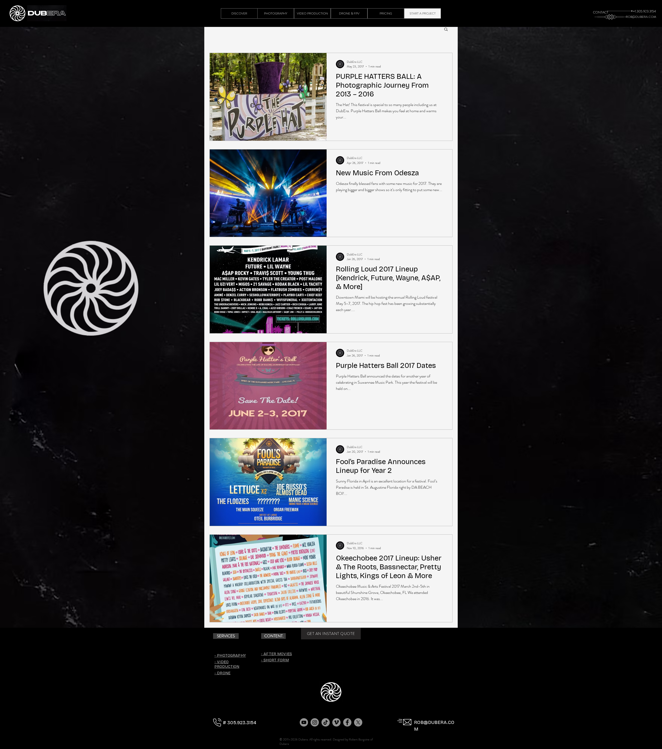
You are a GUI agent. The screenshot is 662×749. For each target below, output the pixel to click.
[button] (445, 29)
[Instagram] (315, 722)
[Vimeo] (336, 722)
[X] (358, 722)
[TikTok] (325, 722)
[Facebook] (347, 722)
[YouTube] (304, 722)
